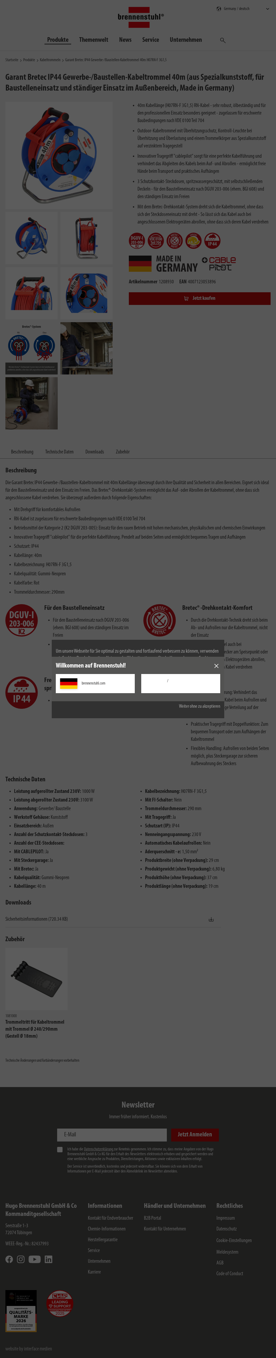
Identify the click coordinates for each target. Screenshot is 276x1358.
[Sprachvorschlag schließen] (216, 666)
